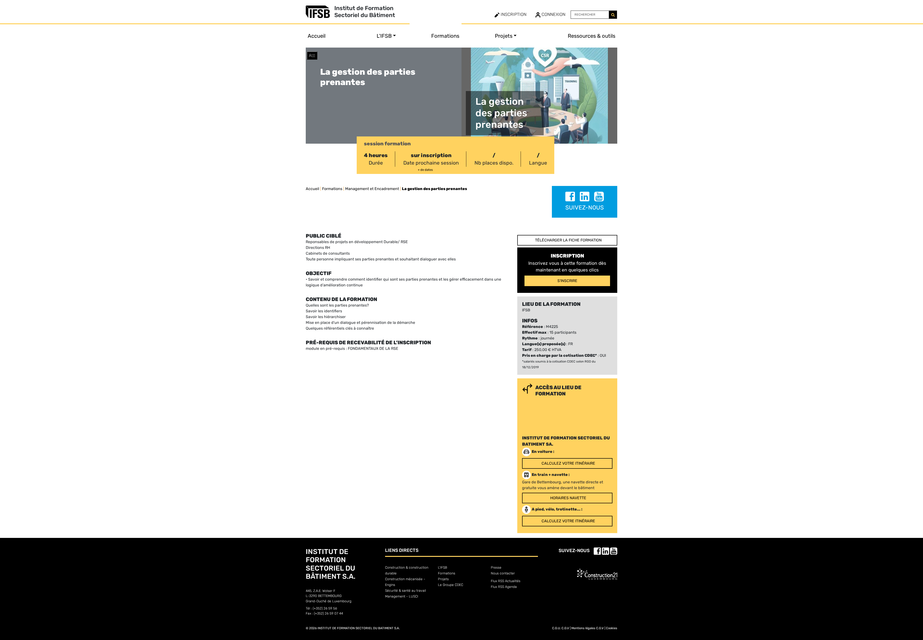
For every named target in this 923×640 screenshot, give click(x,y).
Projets (443, 579)
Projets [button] (503, 36)
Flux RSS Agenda (504, 587)
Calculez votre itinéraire (568, 463)
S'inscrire (567, 280)
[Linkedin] (585, 197)
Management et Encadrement (372, 188)
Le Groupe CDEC (450, 585)
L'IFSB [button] (384, 36)
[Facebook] (570, 197)
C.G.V (565, 628)
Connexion (552, 14)
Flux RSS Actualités (505, 581)
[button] (312, 55)
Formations (445, 36)
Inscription (512, 14)
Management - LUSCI (401, 596)
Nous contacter (503, 573)
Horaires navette (568, 498)
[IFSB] (320, 12)
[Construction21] (597, 570)
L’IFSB (442, 568)
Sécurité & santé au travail (405, 591)
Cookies (611, 628)
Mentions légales (583, 628)
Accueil (316, 36)
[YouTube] (599, 197)
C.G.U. (556, 628)
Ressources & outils (591, 36)
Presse (496, 568)
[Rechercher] (613, 15)
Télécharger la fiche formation (568, 240)
